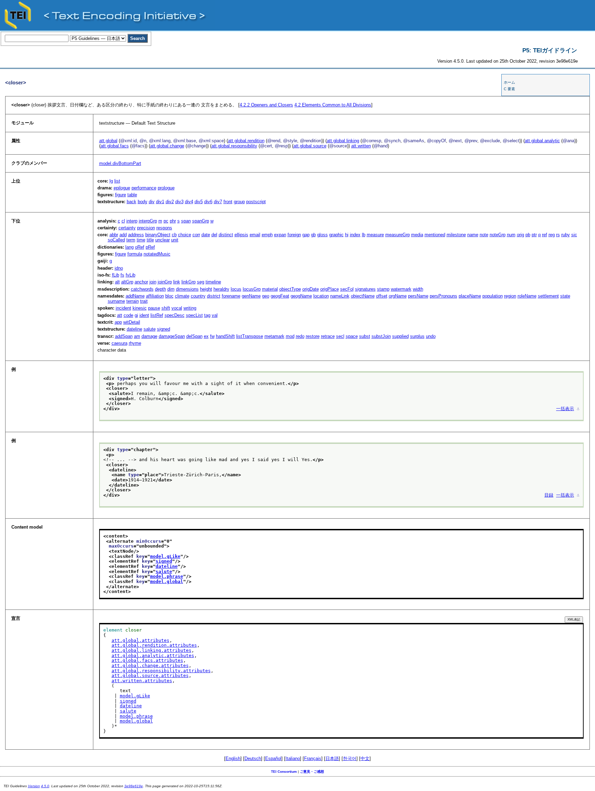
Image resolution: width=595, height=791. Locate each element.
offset (381, 296)
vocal (176, 308)
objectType (290, 289)
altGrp (127, 281)
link (176, 281)
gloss (322, 234)
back (131, 201)
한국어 (349, 758)
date (205, 234)
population (492, 296)
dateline (134, 329)
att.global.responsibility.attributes (161, 670)
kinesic (140, 308)
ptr (534, 234)
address (136, 234)
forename (231, 296)
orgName (398, 296)
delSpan (194, 336)
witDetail (131, 322)
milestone (456, 234)
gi (136, 315)
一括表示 (565, 408)
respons (164, 227)
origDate (310, 289)
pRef (150, 247)
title (150, 239)
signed (163, 329)
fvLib (130, 275)
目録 (548, 495)
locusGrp (252, 289)
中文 (365, 758)
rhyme (135, 343)
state (565, 296)
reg (552, 234)
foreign (294, 234)
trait (144, 301)
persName (418, 296)
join (152, 281)
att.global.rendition (246, 140)
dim (171, 289)
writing (190, 308)
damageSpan (172, 336)
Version (34, 786)
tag (207, 315)
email (255, 234)
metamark (274, 336)
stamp (383, 289)
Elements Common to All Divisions (332, 104)
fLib (115, 275)
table (132, 194)
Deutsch (252, 758)
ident (144, 315)
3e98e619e (133, 786)
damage (149, 336)
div (152, 201)
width (418, 289)
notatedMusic (157, 254)
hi (346, 234)
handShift (225, 336)
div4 (189, 201)
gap (306, 234)
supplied (400, 336)
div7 (218, 201)
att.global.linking (343, 140)
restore (313, 336)
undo (431, 336)
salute (150, 329)
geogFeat (280, 296)
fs (122, 275)
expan (280, 234)
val (215, 315)
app (118, 322)
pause (154, 308)
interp (131, 220)
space (352, 336)
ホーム (509, 82)
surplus (417, 336)
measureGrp (397, 234)
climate (182, 296)
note (484, 234)
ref (544, 234)
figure (120, 194)
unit (174, 239)
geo (265, 296)
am (137, 336)
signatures (365, 289)
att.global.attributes (140, 640)
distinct (226, 234)
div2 (170, 201)
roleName (527, 296)
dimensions (187, 289)
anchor (141, 281)
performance (144, 187)
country (198, 296)
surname (116, 301)
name (472, 234)
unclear (162, 239)
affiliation (155, 296)
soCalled (116, 239)
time (141, 239)
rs (558, 234)
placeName (470, 296)
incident (123, 308)
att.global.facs (115, 145)
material (270, 289)
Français (312, 758)
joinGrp (165, 281)
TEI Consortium (284, 771)
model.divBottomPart (120, 163)
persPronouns (443, 296)
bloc (169, 296)
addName (135, 296)
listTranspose (249, 336)
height (206, 289)
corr (196, 234)
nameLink (339, 296)
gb (313, 234)
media (417, 234)
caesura (119, 343)
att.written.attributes (142, 680)
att (119, 315)
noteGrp (497, 234)
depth (160, 289)
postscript (256, 201)
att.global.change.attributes (150, 665)
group (239, 201)
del (214, 234)
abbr (113, 234)
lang (129, 247)
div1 (160, 201)
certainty (127, 227)
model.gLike (165, 556)
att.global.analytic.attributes (153, 655)
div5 (199, 201)
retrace (328, 336)
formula (134, 254)
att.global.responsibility (234, 145)
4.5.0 (45, 786)
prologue (166, 187)
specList (194, 315)
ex (206, 336)
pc (166, 220)
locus (236, 289)
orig (520, 234)
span (186, 220)
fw (212, 336)
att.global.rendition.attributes (154, 645)
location (321, 296)
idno (119, 268)
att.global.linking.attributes (151, 650)
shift (165, 308)
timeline (213, 281)
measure (375, 234)
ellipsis (241, 234)
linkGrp (188, 281)
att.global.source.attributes (150, 675)
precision (146, 227)
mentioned (435, 234)
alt (117, 281)
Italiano (292, 758)
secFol (347, 289)
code (128, 315)
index (355, 234)
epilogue (122, 187)
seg (200, 281)
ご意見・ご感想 (312, 771)
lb (363, 234)
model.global (166, 581)
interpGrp (148, 220)
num (511, 234)
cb (174, 234)
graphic (336, 234)
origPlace (329, 289)
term (130, 239)
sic (574, 234)
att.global (108, 140)
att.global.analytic (542, 140)
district (213, 296)
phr (173, 220)
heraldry (221, 289)
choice (184, 234)
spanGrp (200, 220)
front (227, 201)
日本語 (332, 758)
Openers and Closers (266, 104)
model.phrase (166, 576)
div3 (179, 201)
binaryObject (157, 234)
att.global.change (167, 145)
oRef (139, 247)
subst (364, 336)
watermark (401, 289)
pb (527, 234)
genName (251, 296)
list (117, 181)
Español (273, 758)
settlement (548, 296)
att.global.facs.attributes (147, 660)
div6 (208, 201)
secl (340, 336)
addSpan (124, 336)
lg (111, 181)
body (142, 201)
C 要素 (509, 89)
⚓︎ (578, 408)
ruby (565, 234)
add (123, 234)
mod (290, 336)
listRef (156, 315)
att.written (361, 145)
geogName (301, 296)
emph (267, 234)
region (510, 296)
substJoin (381, 336)
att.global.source (309, 145)
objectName (363, 296)
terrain (132, 301)
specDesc (175, 315)
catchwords (142, 289)
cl (123, 220)
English (233, 758)
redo (300, 336)
